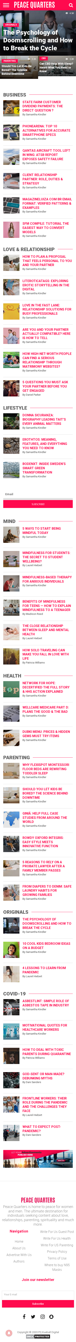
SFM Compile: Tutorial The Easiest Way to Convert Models (45, 228)
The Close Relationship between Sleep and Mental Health (45, 630)
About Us (19, 1248)
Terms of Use (57, 1258)
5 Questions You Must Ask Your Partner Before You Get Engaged (45, 386)
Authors (19, 1261)
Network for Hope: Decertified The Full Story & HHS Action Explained (46, 687)
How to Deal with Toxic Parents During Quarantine (46, 1052)
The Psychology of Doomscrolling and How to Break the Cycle (46, 923)
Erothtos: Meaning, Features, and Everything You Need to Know (44, 444)
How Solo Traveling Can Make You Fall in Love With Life (45, 654)
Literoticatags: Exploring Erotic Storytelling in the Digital (45, 285)
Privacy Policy (57, 1251)
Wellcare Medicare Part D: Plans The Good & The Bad (45, 709)
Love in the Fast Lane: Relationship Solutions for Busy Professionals (46, 309)
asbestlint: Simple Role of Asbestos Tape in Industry (45, 1003)
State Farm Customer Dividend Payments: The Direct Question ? (42, 106)
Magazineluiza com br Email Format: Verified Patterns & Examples (47, 203)
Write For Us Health (57, 1238)
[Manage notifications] (9, 1333)
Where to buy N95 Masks (57, 1267)
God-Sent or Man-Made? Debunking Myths (43, 1076)
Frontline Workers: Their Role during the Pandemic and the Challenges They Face (44, 1104)
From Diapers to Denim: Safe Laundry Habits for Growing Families (47, 891)
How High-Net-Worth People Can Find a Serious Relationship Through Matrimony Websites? (47, 360)
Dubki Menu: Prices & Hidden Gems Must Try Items (46, 734)
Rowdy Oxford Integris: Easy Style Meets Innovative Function (43, 842)
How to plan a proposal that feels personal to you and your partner (47, 261)
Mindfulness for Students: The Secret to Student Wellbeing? (46, 557)
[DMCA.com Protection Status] (38, 1338)
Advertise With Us (19, 1255)
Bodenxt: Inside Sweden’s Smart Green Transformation (44, 468)
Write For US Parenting (57, 1245)
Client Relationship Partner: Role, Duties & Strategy (42, 179)
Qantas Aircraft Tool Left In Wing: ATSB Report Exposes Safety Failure (46, 155)
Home (19, 1241)
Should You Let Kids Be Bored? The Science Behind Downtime (45, 793)
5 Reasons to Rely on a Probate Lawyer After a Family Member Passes (43, 866)
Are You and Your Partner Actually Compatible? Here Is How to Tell (46, 334)
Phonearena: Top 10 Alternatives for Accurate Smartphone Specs (46, 130)
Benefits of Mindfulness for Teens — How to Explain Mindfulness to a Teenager (46, 606)
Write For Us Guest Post (57, 1231)
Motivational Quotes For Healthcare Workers (44, 1027)
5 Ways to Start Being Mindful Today (41, 531)
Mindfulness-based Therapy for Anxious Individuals (47, 579)
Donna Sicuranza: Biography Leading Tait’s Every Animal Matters (44, 419)
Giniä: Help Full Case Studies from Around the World (44, 818)
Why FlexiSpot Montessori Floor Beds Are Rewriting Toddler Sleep (45, 769)
